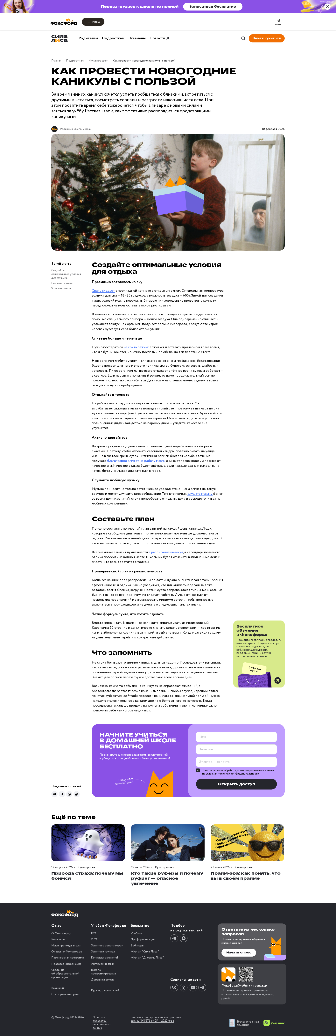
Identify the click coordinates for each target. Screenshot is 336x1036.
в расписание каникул (166, 552)
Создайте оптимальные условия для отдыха (66, 274)
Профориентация (143, 939)
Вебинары (137, 945)
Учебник (136, 933)
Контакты (58, 939)
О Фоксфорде (61, 933)
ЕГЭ (93, 933)
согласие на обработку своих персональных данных (241, 770)
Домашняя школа (102, 979)
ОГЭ (94, 939)
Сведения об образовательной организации (65, 974)
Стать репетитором (65, 994)
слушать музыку (200, 493)
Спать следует (103, 290)
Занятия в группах (103, 951)
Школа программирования (103, 972)
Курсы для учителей (105, 990)
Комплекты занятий (104, 957)
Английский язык (102, 964)
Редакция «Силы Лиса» (75, 129)
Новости (157, 38)
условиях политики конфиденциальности (232, 774)
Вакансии (57, 988)
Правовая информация (66, 964)
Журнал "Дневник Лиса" (147, 957)
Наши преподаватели (65, 945)
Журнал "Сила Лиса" (145, 951)
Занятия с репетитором (107, 945)
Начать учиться (267, 38)
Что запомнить (61, 288)
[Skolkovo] (274, 1023)
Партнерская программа (67, 957)
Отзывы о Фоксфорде (66, 951)
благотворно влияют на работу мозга (136, 460)
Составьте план (62, 283)
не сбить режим (135, 347)
